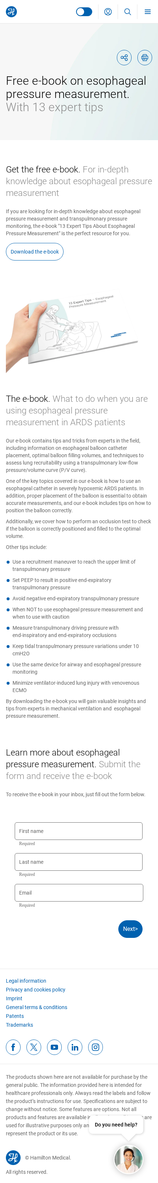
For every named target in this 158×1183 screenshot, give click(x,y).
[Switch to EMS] (84, 11)
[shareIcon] (124, 57)
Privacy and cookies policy (35, 990)
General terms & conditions (36, 1007)
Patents (15, 1016)
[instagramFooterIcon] (95, 1047)
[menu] (147, 11)
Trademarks (19, 1025)
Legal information (26, 981)
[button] (108, 11)
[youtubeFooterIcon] (54, 1047)
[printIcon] (144, 57)
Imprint (14, 998)
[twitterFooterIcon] (33, 1047)
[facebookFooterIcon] (13, 1047)
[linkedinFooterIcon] (75, 1047)
